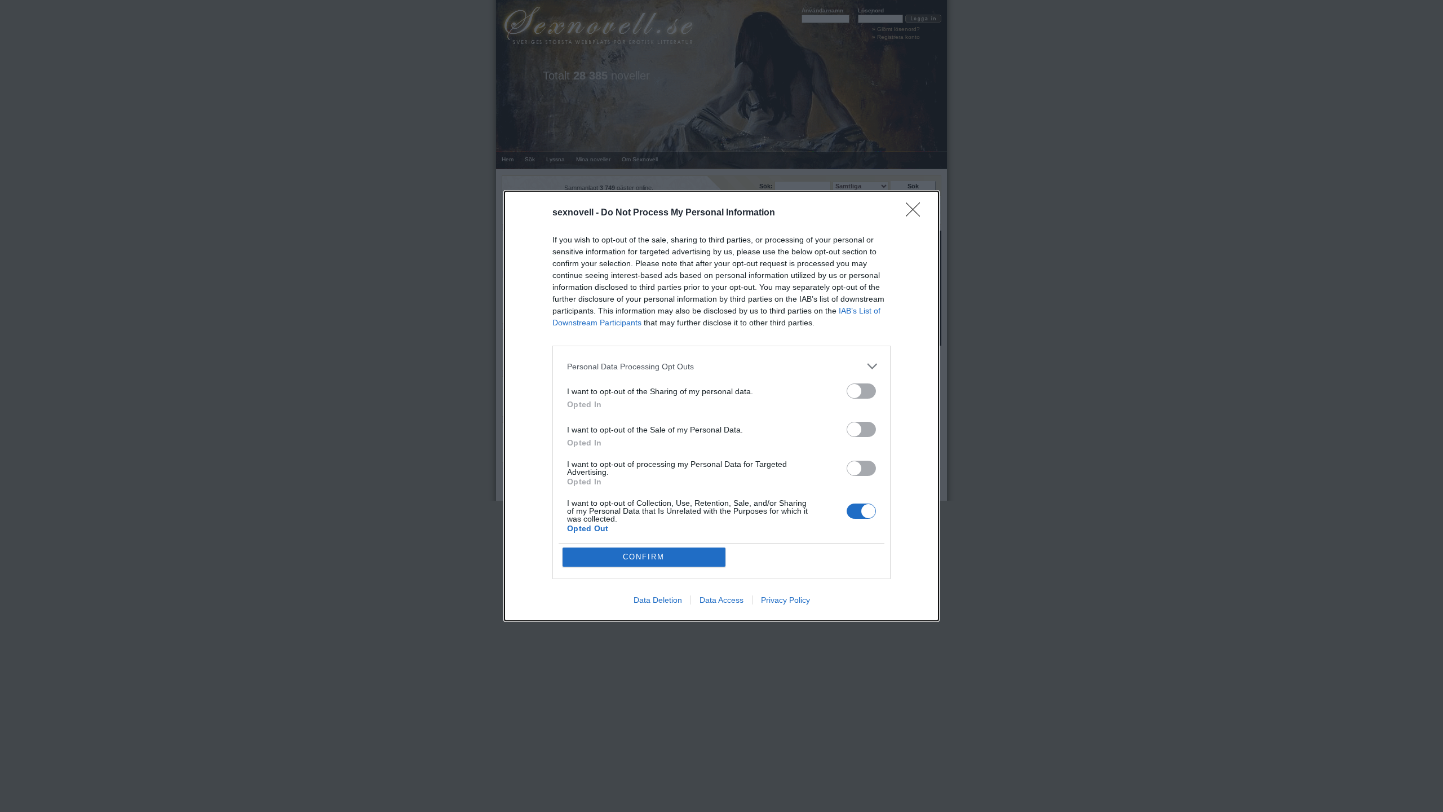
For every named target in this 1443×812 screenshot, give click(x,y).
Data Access (721, 599)
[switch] (861, 391)
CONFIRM (644, 557)
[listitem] (721, 366)
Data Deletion (658, 599)
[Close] (916, 213)
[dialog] (721, 406)
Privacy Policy (785, 599)
